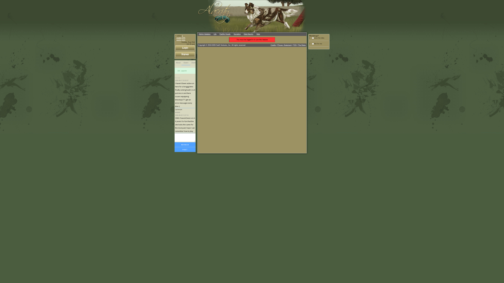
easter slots (180, 40)
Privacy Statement (284, 45)
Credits (273, 45)
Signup (185, 54)
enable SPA (180, 38)
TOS (295, 45)
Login (185, 48)
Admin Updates (205, 34)
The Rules (302, 45)
